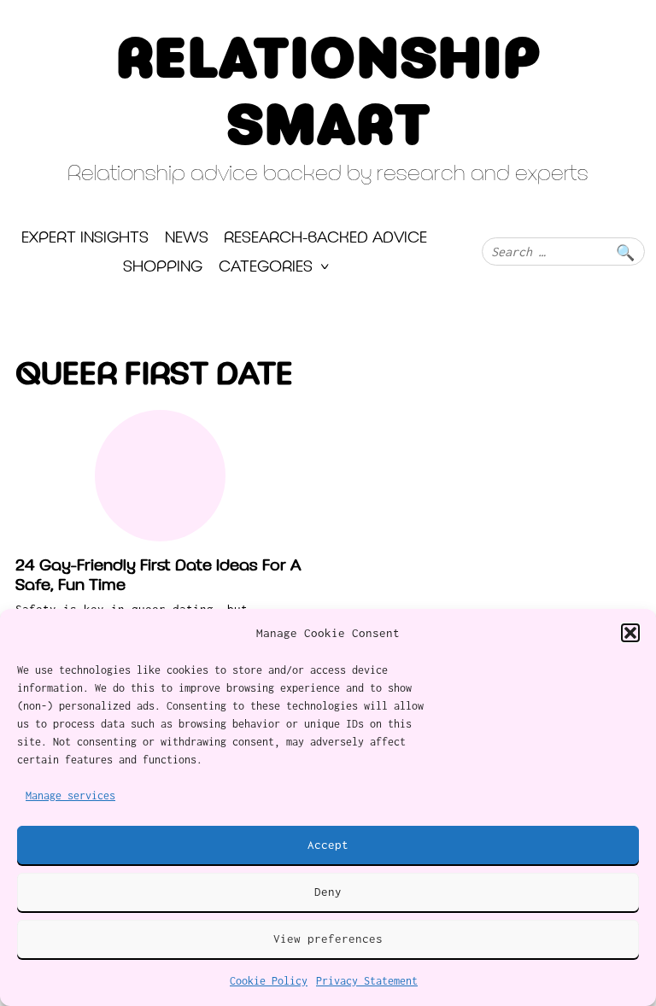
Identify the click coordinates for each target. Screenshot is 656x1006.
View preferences (328, 938)
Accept (328, 844)
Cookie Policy (269, 980)
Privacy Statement (367, 980)
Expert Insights (85, 239)
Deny (328, 891)
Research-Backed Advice (325, 239)
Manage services (70, 795)
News (186, 239)
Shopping (162, 268)
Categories (266, 268)
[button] (630, 632)
